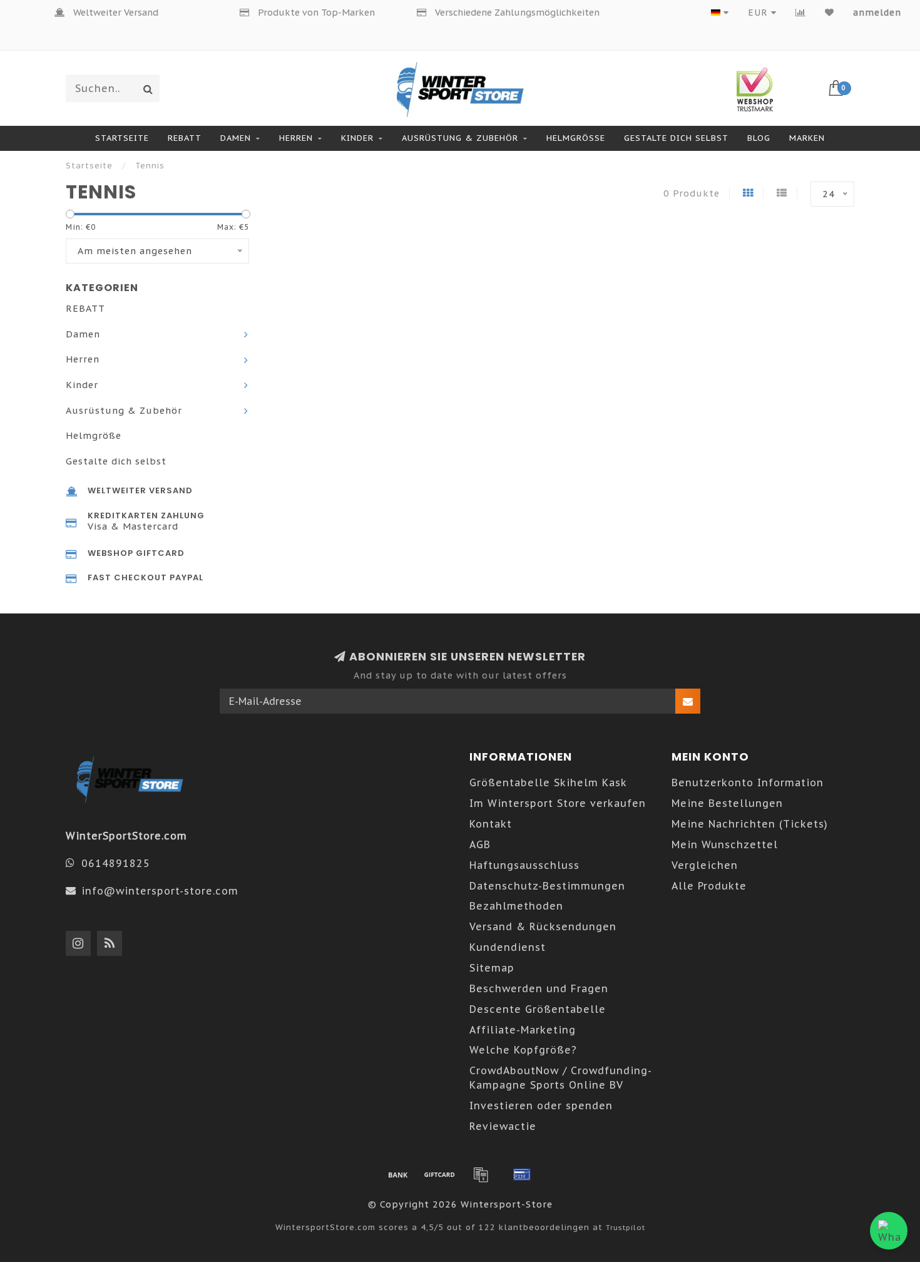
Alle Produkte (709, 886)
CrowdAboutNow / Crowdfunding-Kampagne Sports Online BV (560, 1077)
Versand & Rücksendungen (542, 926)
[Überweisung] (398, 1174)
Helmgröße (575, 138)
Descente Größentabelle (537, 1009)
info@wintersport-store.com (159, 891)
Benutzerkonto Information (748, 782)
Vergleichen (705, 865)
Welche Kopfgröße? (523, 1050)
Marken (807, 138)
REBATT (185, 138)
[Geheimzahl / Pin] (522, 1174)
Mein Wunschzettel (725, 844)
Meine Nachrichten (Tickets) (750, 824)
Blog (758, 138)
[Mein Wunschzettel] (829, 12)
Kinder (357, 138)
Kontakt (490, 824)
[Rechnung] (480, 1174)
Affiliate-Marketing (522, 1029)
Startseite (122, 138)
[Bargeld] (439, 1174)
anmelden (877, 12)
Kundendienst (507, 947)
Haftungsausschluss (524, 865)
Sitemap (491, 968)
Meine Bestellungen (727, 803)
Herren (296, 138)
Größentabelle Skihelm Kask (548, 782)
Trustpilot (625, 1227)
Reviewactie (502, 1126)
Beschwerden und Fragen (538, 988)
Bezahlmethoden (516, 906)
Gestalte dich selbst (676, 138)
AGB (480, 844)
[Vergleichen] (800, 12)
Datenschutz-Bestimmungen (547, 886)
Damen (235, 138)
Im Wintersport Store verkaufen (557, 803)
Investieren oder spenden (541, 1105)
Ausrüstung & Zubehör (460, 138)
